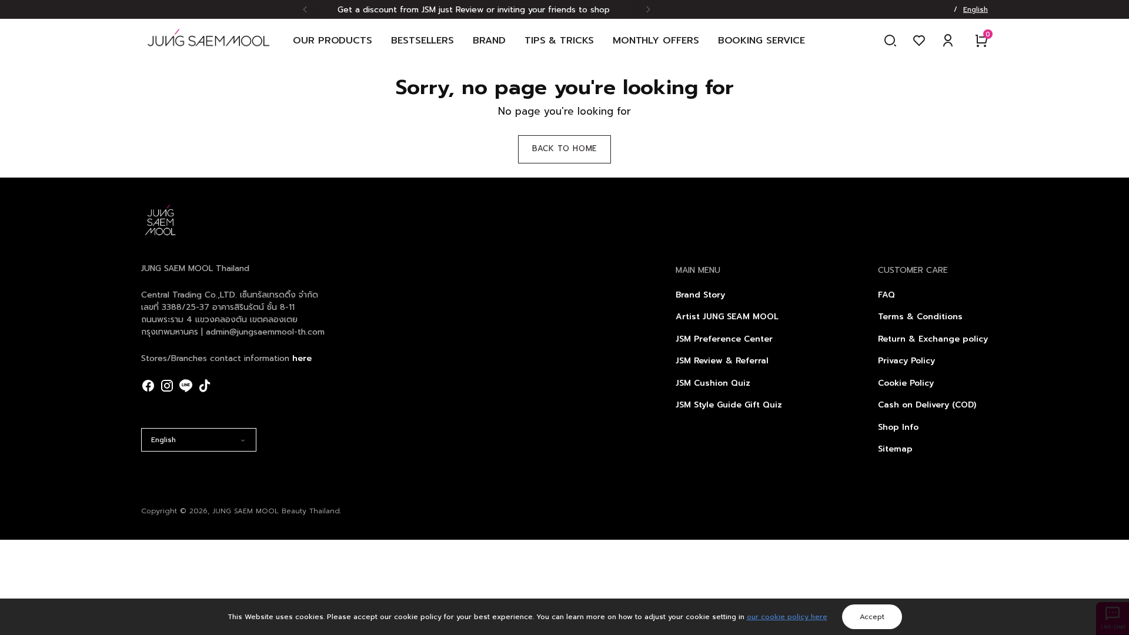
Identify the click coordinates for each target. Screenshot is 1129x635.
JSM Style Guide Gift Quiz (729, 405)
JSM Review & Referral (722, 361)
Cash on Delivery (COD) (927, 405)
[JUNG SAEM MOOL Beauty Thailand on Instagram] (167, 386)
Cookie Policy (906, 383)
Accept (872, 616)
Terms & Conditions (920, 316)
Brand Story (700, 295)
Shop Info (898, 427)
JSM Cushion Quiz (713, 383)
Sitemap (895, 449)
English (163, 440)
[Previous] (305, 9)
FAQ (886, 295)
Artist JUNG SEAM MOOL (727, 316)
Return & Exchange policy (933, 339)
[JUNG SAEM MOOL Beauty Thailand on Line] (186, 386)
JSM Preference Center (724, 339)
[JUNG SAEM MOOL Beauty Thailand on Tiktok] (205, 386)
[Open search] (890, 41)
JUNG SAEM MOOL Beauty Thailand (276, 511)
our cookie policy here (787, 616)
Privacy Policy (906, 361)
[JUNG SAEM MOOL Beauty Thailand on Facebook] (148, 386)
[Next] (648, 9)
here (302, 358)
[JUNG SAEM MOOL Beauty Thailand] (208, 40)
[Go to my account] (948, 41)
